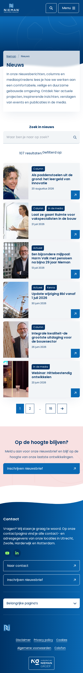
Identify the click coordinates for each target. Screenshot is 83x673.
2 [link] (30, 408)
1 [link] (20, 408)
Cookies (61, 640)
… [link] (40, 408)
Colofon (60, 648)
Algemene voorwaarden (34, 648)
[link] (62, 408)
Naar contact (17, 565)
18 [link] (50, 408)
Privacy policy (43, 640)
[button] (75, 137)
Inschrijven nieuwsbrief (25, 468)
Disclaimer (23, 640)
